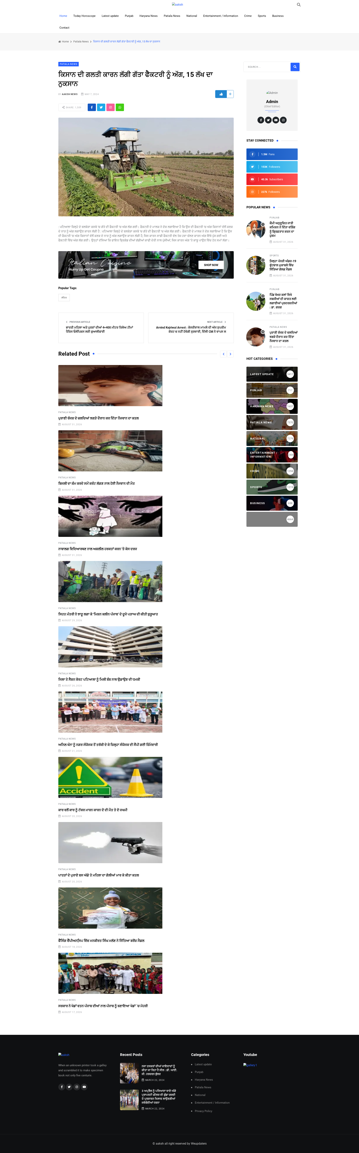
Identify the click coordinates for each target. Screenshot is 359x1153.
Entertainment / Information (220, 16)
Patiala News (172, 16)
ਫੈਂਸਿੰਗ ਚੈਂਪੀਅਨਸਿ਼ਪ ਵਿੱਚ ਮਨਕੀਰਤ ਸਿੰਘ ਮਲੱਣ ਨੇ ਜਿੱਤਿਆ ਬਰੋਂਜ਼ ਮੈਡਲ (101, 941)
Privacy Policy (203, 1111)
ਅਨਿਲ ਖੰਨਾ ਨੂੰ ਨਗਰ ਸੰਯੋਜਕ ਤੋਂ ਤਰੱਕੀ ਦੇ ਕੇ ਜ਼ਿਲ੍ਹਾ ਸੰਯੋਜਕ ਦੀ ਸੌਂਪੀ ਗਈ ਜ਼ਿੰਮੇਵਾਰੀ (108, 745)
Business (278, 16)
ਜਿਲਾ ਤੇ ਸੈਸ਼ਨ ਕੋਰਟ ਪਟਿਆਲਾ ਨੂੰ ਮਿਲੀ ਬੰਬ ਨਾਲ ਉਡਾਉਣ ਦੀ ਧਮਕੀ (99, 679)
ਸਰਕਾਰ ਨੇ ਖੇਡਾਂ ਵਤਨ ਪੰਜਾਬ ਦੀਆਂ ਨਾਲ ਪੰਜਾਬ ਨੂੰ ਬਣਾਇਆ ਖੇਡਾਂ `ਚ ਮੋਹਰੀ (103, 1006)
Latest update (110, 16)
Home (63, 16)
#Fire (64, 297)
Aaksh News (69, 94)
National (191, 16)
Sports (262, 16)
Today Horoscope (84, 16)
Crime (248, 16)
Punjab (129, 16)
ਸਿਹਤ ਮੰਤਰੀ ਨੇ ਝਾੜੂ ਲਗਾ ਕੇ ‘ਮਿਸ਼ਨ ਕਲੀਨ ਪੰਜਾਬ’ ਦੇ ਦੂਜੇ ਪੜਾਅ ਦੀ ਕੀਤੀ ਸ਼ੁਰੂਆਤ (108, 614)
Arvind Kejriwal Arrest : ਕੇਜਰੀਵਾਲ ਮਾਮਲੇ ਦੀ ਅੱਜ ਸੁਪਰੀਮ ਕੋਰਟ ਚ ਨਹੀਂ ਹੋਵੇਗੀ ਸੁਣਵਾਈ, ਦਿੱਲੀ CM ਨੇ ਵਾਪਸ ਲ (191, 329)
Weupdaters (199, 1143)
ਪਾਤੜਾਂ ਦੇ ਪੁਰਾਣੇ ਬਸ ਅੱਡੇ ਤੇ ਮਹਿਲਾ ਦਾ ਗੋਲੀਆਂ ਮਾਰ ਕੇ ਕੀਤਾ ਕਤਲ (98, 875)
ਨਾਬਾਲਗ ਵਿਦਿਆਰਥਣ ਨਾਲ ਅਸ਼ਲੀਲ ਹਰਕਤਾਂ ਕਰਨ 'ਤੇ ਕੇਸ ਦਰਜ (97, 549)
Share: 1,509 (73, 107)
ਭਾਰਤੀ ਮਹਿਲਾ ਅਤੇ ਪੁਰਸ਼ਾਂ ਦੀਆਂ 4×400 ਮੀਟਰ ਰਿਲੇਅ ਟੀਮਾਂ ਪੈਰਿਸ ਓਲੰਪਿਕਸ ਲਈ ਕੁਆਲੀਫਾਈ (99, 329)
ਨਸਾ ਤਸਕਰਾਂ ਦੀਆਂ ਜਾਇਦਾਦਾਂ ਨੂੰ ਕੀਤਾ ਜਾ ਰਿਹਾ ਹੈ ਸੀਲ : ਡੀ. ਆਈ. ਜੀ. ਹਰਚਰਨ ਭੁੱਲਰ (159, 1070)
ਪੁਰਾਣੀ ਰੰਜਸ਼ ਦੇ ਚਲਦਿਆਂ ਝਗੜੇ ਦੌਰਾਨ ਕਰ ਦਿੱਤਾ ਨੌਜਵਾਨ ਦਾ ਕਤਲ (98, 418)
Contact (64, 27)
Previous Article (79, 322)
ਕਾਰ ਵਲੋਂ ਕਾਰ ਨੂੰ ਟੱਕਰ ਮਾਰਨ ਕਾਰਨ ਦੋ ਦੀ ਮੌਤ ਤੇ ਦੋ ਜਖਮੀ (92, 810)
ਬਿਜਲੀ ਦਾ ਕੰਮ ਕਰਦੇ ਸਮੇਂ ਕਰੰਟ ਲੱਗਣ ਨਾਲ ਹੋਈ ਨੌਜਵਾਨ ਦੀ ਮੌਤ (96, 483)
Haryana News (148, 16)
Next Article (215, 322)
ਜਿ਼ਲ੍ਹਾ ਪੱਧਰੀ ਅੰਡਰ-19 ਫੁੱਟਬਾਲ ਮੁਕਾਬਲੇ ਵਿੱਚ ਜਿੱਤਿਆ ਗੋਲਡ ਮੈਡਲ (283, 265)
